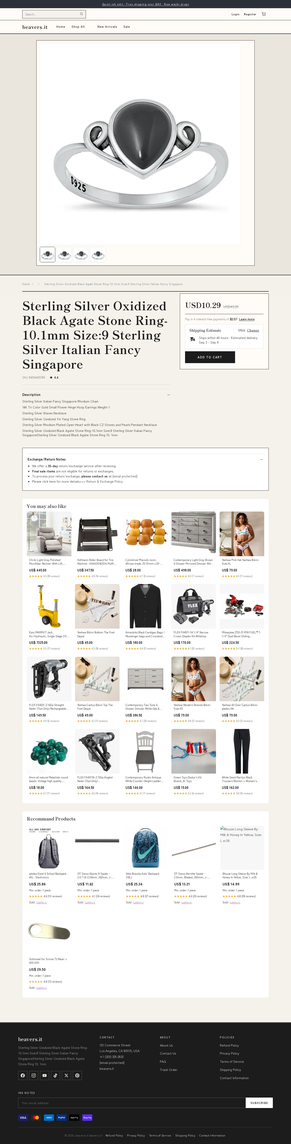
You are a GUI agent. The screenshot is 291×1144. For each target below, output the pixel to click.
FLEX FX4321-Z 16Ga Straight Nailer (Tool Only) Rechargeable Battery (47, 707)
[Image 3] (81, 254)
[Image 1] (47, 254)
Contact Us (168, 1053)
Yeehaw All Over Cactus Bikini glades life (239, 706)
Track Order (168, 1069)
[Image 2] (64, 254)
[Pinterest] (77, 1075)
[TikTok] (55, 1075)
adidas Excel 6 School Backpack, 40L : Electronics (48, 875)
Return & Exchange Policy (104, 481)
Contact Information (234, 1077)
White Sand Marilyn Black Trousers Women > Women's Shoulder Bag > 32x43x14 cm (239, 779)
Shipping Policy (230, 1069)
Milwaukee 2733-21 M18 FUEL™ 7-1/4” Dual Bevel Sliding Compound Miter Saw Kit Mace (241, 634)
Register (250, 14)
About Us (166, 1045)
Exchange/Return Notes (46, 459)
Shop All (78, 26)
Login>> (42, 902)
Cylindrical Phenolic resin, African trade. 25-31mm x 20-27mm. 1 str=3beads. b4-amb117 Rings (145, 562)
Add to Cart (210, 357)
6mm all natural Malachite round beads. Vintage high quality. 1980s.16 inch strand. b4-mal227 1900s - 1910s (48, 779)
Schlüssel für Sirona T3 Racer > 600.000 (48, 960)
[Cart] (264, 14)
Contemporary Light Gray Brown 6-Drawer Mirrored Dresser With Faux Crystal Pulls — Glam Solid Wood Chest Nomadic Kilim (193, 562)
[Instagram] (33, 1075)
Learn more (247, 319)
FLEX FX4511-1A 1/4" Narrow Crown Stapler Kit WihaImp (191, 634)
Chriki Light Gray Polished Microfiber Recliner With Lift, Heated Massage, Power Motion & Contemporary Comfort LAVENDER (48, 562)
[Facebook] (22, 1075)
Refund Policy (229, 1045)
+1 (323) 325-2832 (111, 1056)
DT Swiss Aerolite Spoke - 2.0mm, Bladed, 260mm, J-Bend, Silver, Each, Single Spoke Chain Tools (190, 875)
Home (60, 26)
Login (236, 14)
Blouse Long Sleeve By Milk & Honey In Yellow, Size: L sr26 (240, 875)
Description (31, 394)
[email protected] (125, 476)
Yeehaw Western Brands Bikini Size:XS (192, 706)
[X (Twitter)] (66, 1075)
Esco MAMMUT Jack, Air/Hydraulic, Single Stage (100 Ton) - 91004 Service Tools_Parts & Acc (48, 634)
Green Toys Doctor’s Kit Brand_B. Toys (187, 779)
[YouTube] (44, 1075)
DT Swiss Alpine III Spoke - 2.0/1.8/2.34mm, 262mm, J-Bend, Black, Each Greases (94, 875)
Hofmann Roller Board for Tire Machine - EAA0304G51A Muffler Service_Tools (96, 562)
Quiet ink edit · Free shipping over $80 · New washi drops (145, 4)
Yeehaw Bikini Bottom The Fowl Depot (96, 634)
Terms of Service (232, 1061)
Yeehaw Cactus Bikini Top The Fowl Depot (95, 706)
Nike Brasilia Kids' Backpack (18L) (142, 875)
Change (253, 330)
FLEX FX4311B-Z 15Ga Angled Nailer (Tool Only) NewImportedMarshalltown (95, 779)
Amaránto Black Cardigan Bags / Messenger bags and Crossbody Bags (145, 634)
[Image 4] (98, 254)
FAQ (163, 1061)
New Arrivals (107, 26)
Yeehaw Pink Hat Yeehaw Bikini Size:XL (240, 561)
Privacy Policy (229, 1053)
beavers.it (35, 26)
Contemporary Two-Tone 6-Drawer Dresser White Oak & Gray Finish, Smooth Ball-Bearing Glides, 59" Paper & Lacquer (142, 707)
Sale (126, 26)
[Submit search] (81, 14)
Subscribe (259, 1103)
